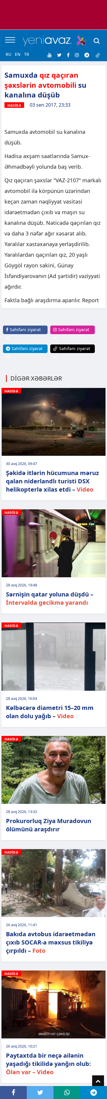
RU (8, 54)
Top (98, 1081)
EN (18, 54)
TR (26, 54)
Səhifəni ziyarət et (23, 334)
